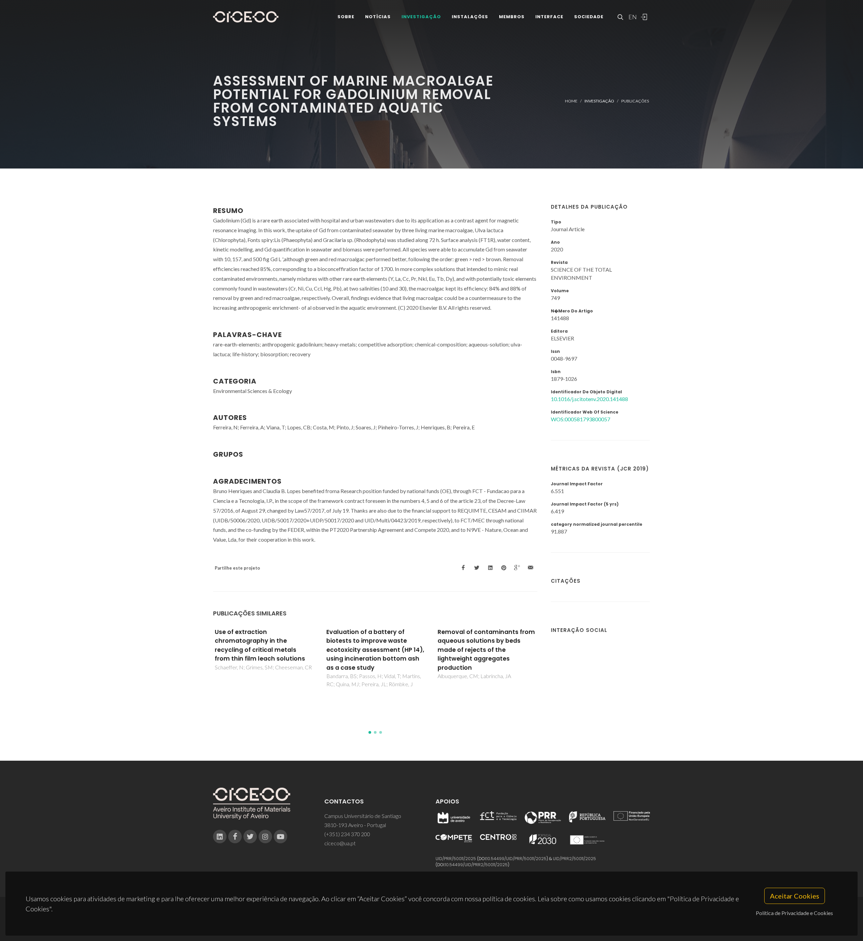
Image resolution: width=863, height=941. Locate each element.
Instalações (470, 16)
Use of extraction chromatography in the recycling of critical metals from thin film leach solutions (260, 645)
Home (571, 100)
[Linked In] (220, 836)
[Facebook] (235, 836)
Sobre (345, 16)
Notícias (378, 16)
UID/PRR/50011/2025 (456, 858)
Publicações (635, 100)
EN (631, 16)
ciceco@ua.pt (340, 843)
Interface (549, 16)
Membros (512, 16)
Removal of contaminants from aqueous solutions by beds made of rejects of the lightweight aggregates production (486, 650)
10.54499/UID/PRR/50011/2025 (516, 858)
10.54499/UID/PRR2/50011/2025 (476, 865)
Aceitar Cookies (794, 896)
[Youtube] (280, 836)
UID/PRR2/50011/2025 (574, 858)
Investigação (421, 16)
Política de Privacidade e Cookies (794, 913)
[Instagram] (265, 836)
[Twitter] (250, 836)
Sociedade (588, 16)
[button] (369, 732)
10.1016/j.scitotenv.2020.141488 (589, 399)
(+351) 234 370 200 (347, 834)
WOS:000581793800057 (580, 419)
